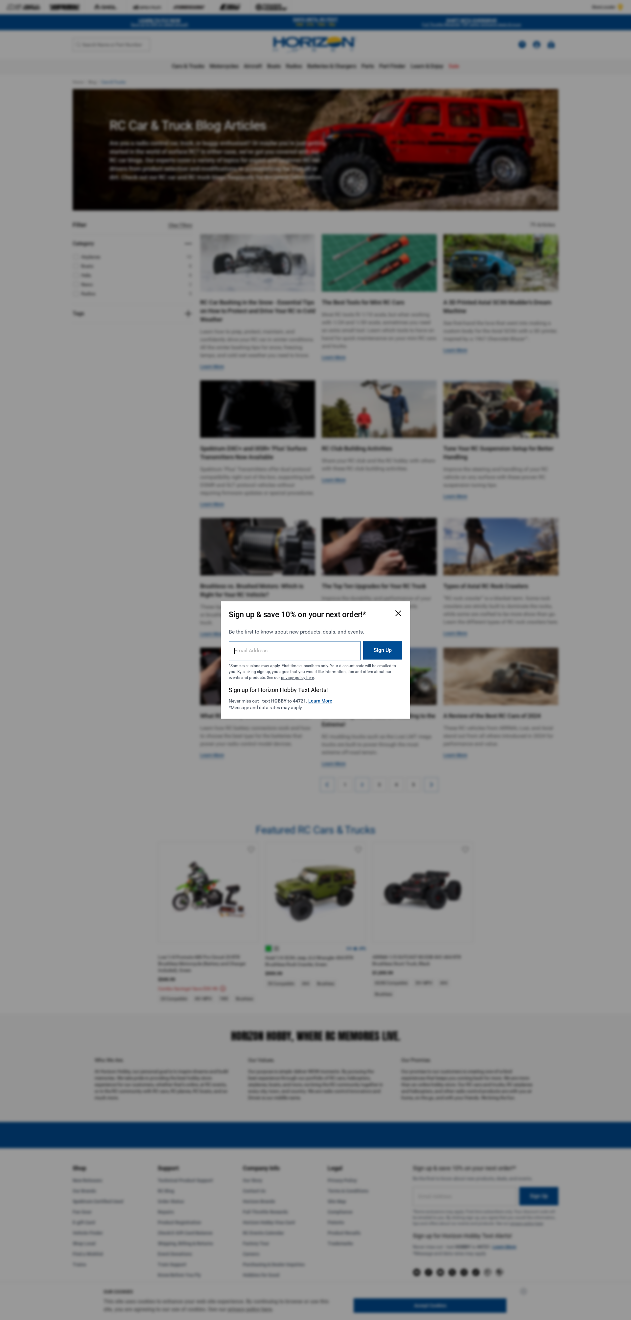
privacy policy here (297, 677)
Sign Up (383, 650)
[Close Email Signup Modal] (398, 613)
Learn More (320, 701)
